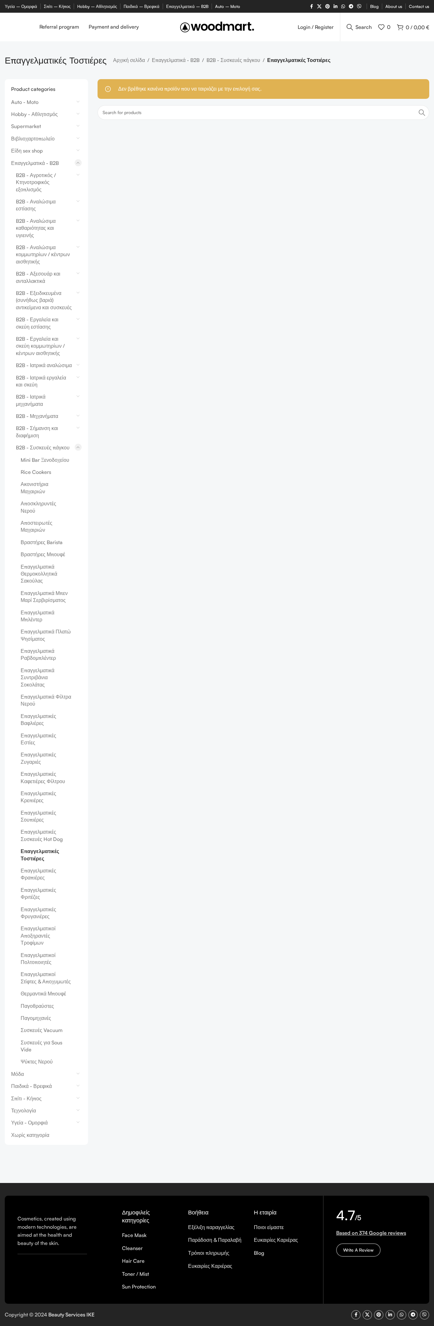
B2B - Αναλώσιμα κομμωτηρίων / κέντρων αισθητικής (43, 254)
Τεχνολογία (23, 1110)
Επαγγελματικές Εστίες (38, 739)
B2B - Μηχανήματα (37, 416)
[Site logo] (217, 26)
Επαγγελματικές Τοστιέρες (40, 854)
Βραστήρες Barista (42, 542)
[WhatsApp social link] (343, 6)
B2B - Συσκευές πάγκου (233, 60)
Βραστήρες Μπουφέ (43, 554)
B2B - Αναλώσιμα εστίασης (36, 205)
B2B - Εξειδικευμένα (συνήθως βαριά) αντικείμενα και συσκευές (44, 300)
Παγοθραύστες (37, 1006)
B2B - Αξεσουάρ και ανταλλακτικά (38, 277)
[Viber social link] (359, 6)
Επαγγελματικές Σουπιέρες (38, 816)
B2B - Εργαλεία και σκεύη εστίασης (37, 323)
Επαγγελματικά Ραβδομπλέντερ (38, 654)
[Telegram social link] (351, 6)
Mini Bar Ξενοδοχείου (45, 460)
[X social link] (319, 6)
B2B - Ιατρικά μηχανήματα (30, 400)
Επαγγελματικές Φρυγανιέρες (38, 912)
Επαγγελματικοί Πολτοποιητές (38, 958)
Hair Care (133, 1261)
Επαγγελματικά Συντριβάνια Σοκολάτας (37, 677)
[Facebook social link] (311, 6)
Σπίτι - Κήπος (26, 1098)
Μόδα (17, 1074)
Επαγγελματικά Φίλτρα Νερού (46, 700)
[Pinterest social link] (327, 6)
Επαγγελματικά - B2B (176, 60)
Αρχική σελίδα (129, 60)
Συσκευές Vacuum (42, 1030)
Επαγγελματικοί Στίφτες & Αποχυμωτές (46, 977)
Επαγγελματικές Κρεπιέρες (38, 796)
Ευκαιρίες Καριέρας (210, 1266)
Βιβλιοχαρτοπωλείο (33, 138)
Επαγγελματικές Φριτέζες (38, 893)
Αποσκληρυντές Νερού (38, 507)
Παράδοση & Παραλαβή (214, 1240)
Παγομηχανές (36, 1018)
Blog (259, 1253)
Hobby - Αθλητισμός (34, 114)
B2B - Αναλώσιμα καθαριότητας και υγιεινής (36, 228)
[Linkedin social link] (335, 6)
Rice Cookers (36, 472)
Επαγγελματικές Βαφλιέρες (38, 719)
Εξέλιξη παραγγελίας (211, 1227)
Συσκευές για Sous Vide (41, 1046)
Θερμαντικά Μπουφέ (43, 993)
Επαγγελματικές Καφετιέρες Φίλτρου (43, 777)
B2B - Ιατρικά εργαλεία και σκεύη (41, 381)
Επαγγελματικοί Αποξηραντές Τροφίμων (38, 935)
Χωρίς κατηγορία (30, 1135)
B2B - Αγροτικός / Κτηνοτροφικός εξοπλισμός (36, 182)
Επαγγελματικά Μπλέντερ (37, 616)
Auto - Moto (24, 102)
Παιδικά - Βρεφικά (31, 1086)
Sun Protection (139, 1286)
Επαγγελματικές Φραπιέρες (38, 874)
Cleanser (132, 1248)
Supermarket (26, 126)
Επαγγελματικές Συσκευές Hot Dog (42, 835)
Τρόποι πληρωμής (208, 1253)
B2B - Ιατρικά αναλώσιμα (44, 365)
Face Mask (134, 1235)
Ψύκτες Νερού (37, 1061)
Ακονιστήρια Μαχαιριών (34, 487)
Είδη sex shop (27, 150)
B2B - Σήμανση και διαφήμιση (37, 431)
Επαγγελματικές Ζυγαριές (38, 758)
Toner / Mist (135, 1274)
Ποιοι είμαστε (269, 1227)
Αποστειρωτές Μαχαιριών (36, 526)
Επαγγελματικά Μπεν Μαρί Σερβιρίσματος (44, 596)
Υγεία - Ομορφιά (29, 1122)
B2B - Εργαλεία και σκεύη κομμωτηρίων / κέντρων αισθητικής (40, 346)
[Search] (422, 112)
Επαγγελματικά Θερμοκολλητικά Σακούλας (39, 574)
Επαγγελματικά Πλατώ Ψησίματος (46, 635)
